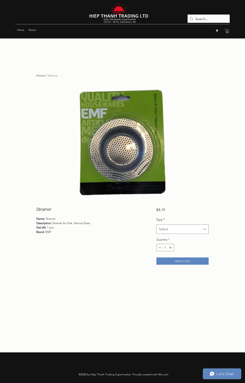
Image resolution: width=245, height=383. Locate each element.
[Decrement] (159, 247)
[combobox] (182, 229)
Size (160, 220)
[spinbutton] (165, 247)
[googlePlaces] (217, 31)
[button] (227, 31)
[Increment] (170, 247)
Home (40, 75)
